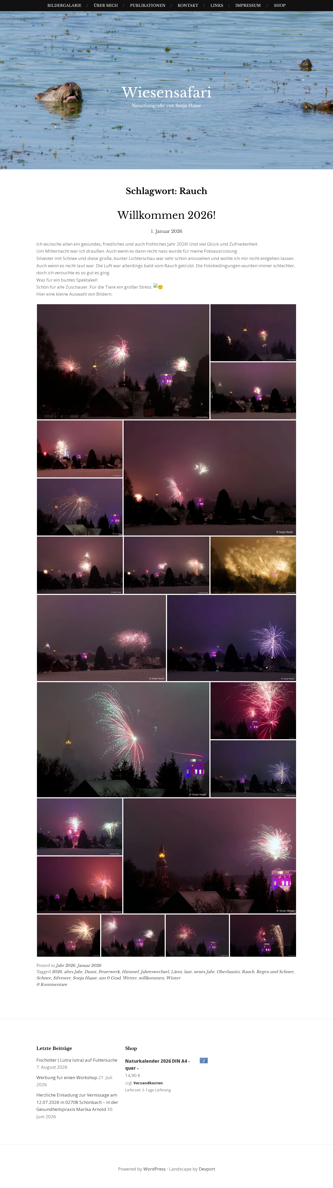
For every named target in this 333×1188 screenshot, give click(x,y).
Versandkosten (148, 1082)
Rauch (248, 971)
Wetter (130, 977)
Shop (280, 5)
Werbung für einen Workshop (66, 1077)
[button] (123, 362)
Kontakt (188, 5)
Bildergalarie (64, 5)
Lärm (176, 971)
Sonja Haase (85, 977)
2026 (57, 971)
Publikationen (147, 5)
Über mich (106, 5)
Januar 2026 (89, 965)
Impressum (248, 5)
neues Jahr (204, 971)
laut (187, 971)
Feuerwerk (109, 971)
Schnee (43, 977)
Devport (207, 1169)
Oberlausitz (228, 971)
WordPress (154, 1169)
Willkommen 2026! (166, 215)
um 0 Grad (109, 977)
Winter (173, 977)
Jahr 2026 (65, 965)
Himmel (130, 971)
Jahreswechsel (155, 971)
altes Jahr (73, 971)
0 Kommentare (51, 984)
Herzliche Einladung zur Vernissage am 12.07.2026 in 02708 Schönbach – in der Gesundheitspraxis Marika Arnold (77, 1102)
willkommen (151, 977)
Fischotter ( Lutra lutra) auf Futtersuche (76, 1060)
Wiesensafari (167, 92)
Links (216, 5)
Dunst (90, 971)
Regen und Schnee (274, 971)
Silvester (62, 977)
